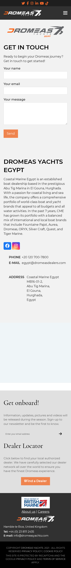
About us (28, 511)
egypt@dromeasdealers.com (44, 263)
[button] (65, 13)
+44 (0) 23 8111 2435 (21, 531)
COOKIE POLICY (53, 551)
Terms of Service (54, 559)
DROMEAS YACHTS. (32, 547)
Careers (43, 511)
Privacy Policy (26, 559)
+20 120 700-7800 (35, 257)
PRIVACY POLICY (32, 551)
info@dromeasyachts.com (31, 535)
